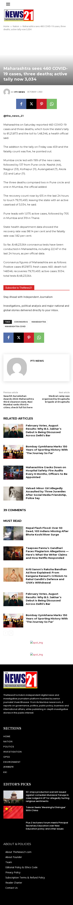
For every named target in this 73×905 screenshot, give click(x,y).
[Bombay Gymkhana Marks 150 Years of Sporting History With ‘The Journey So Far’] (13, 452)
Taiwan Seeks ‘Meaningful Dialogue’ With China (46, 809)
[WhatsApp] (52, 104)
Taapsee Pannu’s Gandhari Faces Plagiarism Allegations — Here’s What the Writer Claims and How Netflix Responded (47, 553)
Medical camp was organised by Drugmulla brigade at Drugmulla (56, 399)
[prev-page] (5, 633)
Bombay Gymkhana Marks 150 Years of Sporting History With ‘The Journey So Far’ (47, 450)
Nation (16, 26)
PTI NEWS (19, 92)
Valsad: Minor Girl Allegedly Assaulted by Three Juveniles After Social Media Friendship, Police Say (46, 493)
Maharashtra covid (15, 326)
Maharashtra (39, 322)
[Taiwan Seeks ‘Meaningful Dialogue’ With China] (13, 812)
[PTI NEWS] (7, 92)
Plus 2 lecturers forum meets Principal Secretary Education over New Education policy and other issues (47, 825)
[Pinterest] (41, 104)
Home (6, 26)
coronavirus (21, 322)
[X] (31, 104)
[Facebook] (21, 104)
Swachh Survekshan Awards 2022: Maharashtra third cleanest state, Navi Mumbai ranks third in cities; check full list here (18, 402)
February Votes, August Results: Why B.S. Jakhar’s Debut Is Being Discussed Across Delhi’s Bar (43, 430)
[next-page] (11, 633)
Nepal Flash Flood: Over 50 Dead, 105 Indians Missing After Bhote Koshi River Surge (47, 531)
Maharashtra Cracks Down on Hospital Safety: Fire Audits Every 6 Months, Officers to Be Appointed (46, 472)
